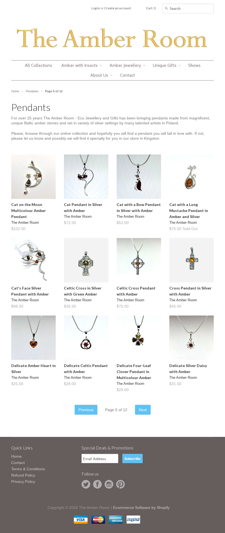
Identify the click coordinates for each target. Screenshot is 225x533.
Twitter (85, 484)
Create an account (117, 8)
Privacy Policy (23, 481)
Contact (18, 462)
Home (16, 456)
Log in (95, 8)
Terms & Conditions (28, 469)
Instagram (109, 484)
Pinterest (120, 484)
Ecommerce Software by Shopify (141, 507)
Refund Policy (23, 475)
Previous (86, 410)
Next (143, 410)
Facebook (97, 484)
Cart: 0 (151, 8)
